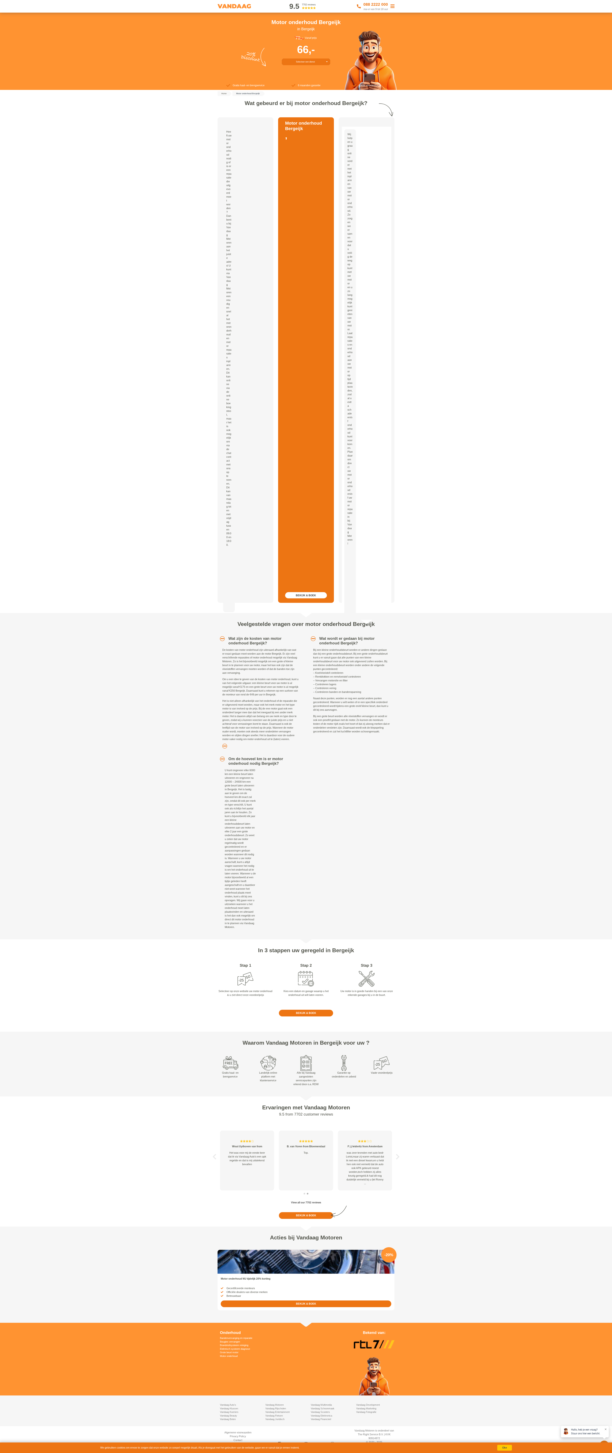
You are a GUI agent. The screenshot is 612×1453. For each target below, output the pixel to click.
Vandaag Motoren (274, 1404)
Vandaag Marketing (366, 1408)
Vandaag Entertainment (277, 1412)
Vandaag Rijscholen (275, 1408)
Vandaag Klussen (229, 1408)
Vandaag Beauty (228, 1415)
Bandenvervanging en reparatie (236, 1338)
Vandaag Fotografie (366, 1412)
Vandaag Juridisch (274, 1419)
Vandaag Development (368, 1404)
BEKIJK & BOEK (306, 595)
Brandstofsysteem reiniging (234, 1345)
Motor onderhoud (229, 1356)
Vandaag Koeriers (229, 1412)
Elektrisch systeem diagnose (235, 1348)
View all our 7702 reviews (306, 1202)
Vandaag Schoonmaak (322, 1408)
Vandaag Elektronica (321, 1415)
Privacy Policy (238, 1436)
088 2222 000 (375, 4)
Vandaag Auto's (228, 1404)
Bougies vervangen (230, 1341)
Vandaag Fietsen (274, 1415)
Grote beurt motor (229, 1352)
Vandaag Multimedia (321, 1404)
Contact (237, 1440)
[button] (221, 638)
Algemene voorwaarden (237, 1432)
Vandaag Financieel (321, 1419)
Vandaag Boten (228, 1419)
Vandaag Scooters (320, 1412)
